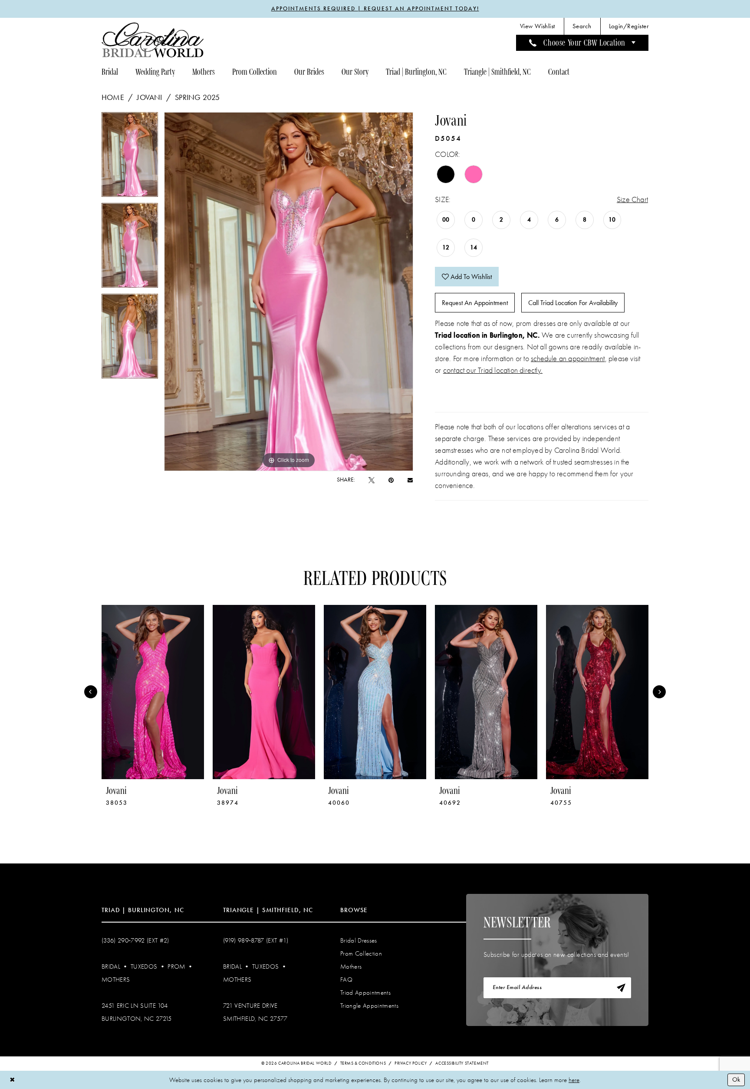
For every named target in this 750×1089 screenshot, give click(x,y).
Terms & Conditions (363, 1063)
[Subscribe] (621, 988)
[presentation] (153, 692)
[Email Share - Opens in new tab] (410, 479)
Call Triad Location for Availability (573, 303)
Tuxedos (144, 966)
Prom (176, 966)
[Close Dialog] (12, 1079)
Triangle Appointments (369, 1005)
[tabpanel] (130, 157)
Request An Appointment (475, 303)
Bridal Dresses (358, 940)
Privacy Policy (411, 1063)
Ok (736, 1079)
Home (113, 97)
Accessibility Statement (462, 1063)
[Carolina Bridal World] (153, 39)
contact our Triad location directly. (493, 370)
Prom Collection (361, 953)
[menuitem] (537, 26)
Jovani (149, 97)
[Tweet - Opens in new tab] (371, 480)
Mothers (116, 979)
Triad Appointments (365, 992)
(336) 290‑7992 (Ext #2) (135, 940)
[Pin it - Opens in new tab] (391, 480)
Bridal (111, 966)
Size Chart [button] (632, 199)
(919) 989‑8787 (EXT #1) (256, 940)
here (574, 1080)
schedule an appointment (568, 358)
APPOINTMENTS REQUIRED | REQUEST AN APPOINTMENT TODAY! (375, 8)
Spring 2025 (197, 97)
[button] (628, 26)
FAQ (346, 979)
